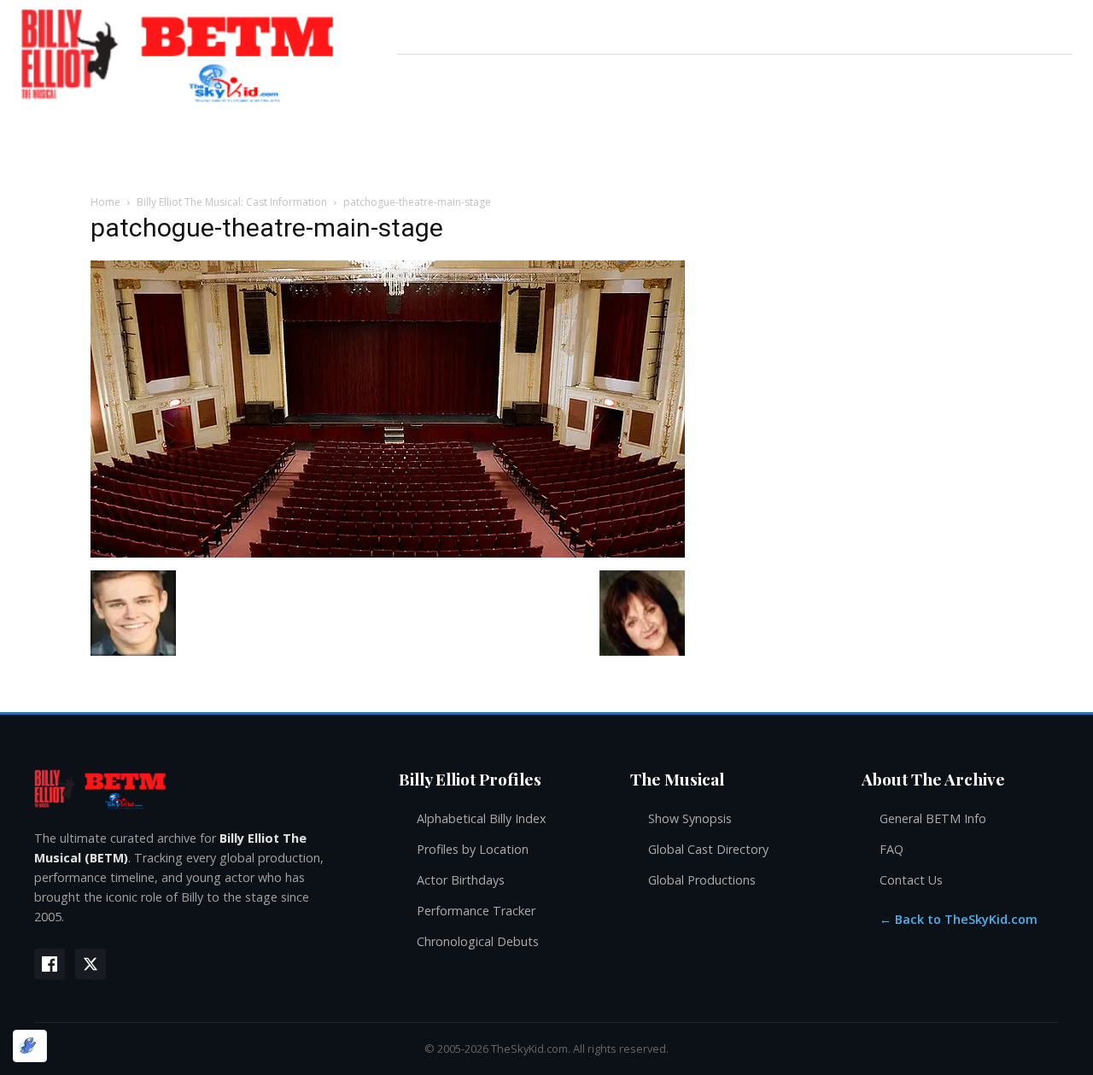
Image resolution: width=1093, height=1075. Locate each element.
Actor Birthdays (461, 880)
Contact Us (911, 880)
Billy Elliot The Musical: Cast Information (232, 202)
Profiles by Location (473, 849)
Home (105, 202)
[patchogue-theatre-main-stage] (388, 553)
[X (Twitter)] (90, 964)
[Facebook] (49, 964)
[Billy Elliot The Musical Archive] (199, 788)
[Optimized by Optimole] (30, 1046)
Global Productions (702, 880)
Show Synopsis (690, 818)
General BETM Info (933, 818)
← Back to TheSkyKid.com (958, 919)
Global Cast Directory (708, 849)
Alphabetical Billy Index (481, 818)
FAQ (891, 849)
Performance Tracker (476, 911)
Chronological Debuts (478, 941)
